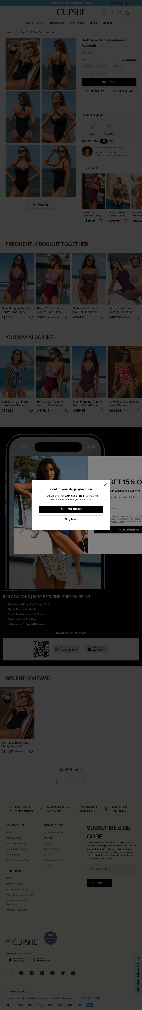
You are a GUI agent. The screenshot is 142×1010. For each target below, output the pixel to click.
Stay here (71, 519)
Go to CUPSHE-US (71, 509)
